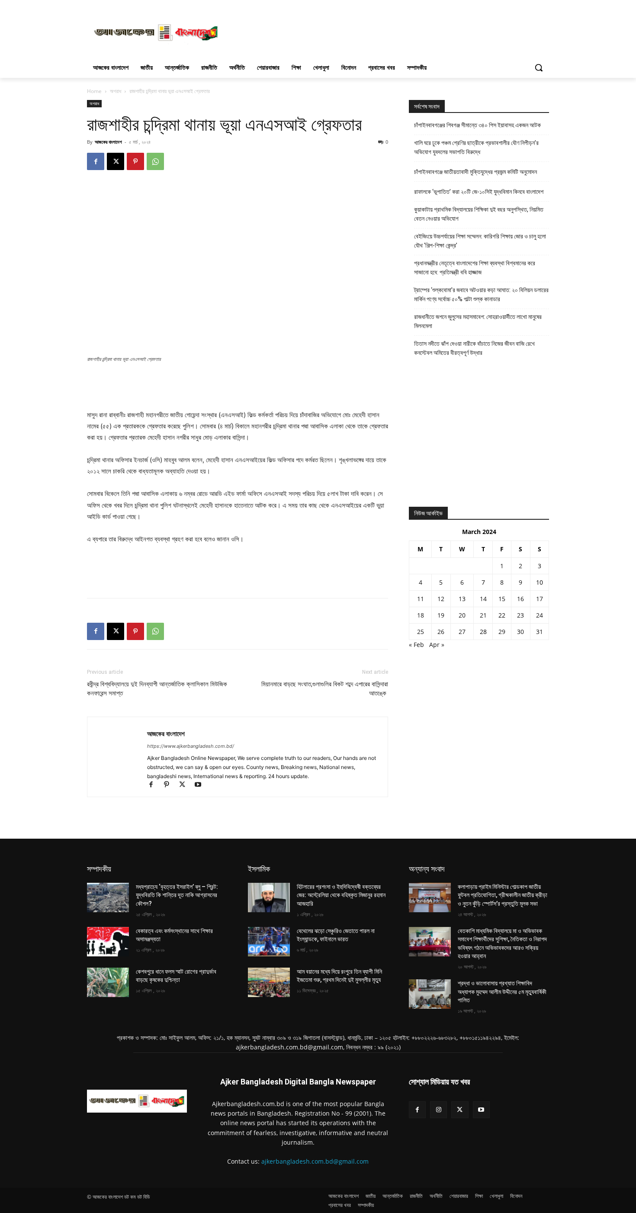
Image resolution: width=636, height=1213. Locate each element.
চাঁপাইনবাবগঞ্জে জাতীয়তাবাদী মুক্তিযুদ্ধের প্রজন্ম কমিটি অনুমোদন (475, 171)
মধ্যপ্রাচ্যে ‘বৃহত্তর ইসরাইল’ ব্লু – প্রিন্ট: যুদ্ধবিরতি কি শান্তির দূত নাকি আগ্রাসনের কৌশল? (177, 895)
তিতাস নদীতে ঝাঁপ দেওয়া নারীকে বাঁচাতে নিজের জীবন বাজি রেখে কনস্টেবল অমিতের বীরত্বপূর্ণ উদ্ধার (474, 348)
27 (462, 631)
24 (539, 615)
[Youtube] (201, 785)
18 (420, 615)
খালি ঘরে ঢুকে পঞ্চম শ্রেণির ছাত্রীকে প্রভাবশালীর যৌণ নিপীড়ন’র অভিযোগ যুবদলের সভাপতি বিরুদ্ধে (476, 147)
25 (420, 631)
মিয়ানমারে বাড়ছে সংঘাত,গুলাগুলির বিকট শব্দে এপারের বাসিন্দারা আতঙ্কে (324, 688)
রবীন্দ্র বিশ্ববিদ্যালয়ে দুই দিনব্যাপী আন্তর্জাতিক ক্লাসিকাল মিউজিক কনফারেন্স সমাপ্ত (157, 688)
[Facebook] (95, 161)
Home (94, 91)
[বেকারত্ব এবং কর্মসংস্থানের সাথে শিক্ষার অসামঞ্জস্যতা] (108, 941)
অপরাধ (115, 91)
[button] (538, 67)
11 (420, 599)
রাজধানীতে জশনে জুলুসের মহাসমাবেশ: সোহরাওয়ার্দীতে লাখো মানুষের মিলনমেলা (478, 321)
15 (501, 599)
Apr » (436, 644)
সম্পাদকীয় (99, 868)
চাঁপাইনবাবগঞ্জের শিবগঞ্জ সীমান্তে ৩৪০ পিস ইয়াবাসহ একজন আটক (477, 125)
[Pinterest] (135, 161)
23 (520, 615)
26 (440, 631)
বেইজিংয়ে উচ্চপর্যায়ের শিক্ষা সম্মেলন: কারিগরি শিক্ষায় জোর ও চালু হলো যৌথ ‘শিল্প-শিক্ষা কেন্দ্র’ (480, 241)
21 (483, 615)
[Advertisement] (382, 31)
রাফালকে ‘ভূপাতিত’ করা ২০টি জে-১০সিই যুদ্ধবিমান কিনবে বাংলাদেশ (478, 191)
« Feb (416, 644)
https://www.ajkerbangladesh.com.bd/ (190, 746)
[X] (115, 161)
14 (483, 599)
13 (462, 599)
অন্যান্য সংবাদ (427, 868)
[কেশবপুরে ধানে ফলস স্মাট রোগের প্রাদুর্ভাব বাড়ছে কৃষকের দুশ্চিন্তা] (108, 982)
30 (520, 631)
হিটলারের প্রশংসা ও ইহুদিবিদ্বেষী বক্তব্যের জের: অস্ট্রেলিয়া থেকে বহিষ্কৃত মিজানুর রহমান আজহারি (341, 895)
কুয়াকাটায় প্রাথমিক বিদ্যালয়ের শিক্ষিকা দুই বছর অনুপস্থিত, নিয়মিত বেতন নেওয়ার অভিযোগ (478, 214)
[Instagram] (438, 1109)
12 (440, 599)
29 (501, 631)
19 (440, 615)
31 (539, 631)
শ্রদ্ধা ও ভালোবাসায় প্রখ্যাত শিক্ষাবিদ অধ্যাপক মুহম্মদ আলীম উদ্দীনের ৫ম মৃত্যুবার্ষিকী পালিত (502, 992)
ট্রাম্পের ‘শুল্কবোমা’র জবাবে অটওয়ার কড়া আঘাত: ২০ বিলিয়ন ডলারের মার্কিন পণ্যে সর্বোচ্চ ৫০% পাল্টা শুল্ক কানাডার (481, 294)
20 (462, 615)
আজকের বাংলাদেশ (108, 141)
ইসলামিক (259, 868)
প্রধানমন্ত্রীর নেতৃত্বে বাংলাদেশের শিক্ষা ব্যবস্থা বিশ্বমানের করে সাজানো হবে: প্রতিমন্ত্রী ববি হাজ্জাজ (474, 268)
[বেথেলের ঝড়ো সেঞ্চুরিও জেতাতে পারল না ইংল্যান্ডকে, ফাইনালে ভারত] (269, 941)
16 (520, 599)
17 (539, 599)
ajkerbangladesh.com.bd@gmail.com (315, 1161)
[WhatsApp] (155, 161)
